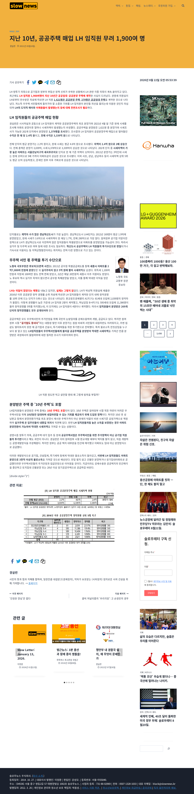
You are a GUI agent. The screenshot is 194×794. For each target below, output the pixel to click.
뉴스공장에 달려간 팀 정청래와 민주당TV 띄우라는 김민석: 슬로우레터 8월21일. (158, 523)
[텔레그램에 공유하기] (47, 82)
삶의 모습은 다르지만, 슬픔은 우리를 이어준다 (157, 639)
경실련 (12, 46)
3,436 (159, 333)
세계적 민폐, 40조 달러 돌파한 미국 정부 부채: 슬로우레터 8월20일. (158, 720)
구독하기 (151, 592)
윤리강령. (147, 787)
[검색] (168, 748)
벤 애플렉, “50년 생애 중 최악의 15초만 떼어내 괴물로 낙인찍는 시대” (158, 305)
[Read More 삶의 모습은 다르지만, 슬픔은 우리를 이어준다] (158, 619)
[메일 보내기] (53, 82)
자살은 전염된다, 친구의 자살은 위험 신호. (157, 442)
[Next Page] (170, 333)
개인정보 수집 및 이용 (162, 581)
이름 (146, 566)
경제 (147, 257)
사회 (153, 435)
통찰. (142, 257)
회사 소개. (38, 776)
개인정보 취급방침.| (132, 787)
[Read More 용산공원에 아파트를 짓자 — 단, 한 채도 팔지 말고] (158, 462)
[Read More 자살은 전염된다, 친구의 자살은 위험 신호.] (158, 422)
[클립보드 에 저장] (59, 82)
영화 (153, 297)
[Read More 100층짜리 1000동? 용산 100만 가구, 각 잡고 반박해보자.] (158, 244)
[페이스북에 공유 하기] (28, 82)
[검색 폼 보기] (183, 5)
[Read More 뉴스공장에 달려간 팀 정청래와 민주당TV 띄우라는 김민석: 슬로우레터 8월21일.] (158, 502)
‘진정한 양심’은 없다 (20, 596)
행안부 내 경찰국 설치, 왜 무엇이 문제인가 (108, 654)
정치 (17, 31)
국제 (141, 632)
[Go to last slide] (18, 652)
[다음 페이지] (120, 652)
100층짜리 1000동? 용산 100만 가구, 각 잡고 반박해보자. (158, 263)
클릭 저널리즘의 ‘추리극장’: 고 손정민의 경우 (105, 596)
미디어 (147, 297)
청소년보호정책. (111, 787)
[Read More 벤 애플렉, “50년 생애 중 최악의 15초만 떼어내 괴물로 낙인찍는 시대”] (158, 284)
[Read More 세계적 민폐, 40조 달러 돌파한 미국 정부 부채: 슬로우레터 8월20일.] (158, 699)
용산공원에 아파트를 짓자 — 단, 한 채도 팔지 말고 (156, 482)
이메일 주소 (149, 552)
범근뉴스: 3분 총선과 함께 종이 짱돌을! (69, 652)
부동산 (12, 31)
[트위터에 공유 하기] (34, 82)
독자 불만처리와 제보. (165, 787)
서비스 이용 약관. (91, 787)
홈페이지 (32, 583)
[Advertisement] (158, 180)
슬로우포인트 (145, 435)
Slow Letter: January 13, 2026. (26, 654)
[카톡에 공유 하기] (40, 82)
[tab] (64, 682)
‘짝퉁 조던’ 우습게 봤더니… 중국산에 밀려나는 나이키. (158, 678)
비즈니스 (148, 672)
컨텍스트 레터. (145, 515)
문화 (141, 297)
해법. (138, 5)
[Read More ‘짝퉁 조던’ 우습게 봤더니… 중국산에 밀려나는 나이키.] (158, 659)
